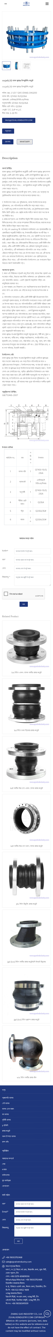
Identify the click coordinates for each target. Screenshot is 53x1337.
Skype (7, 141)
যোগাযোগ (5, 1186)
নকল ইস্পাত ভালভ (9, 1136)
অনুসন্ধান (8, 131)
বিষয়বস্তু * (6, 577)
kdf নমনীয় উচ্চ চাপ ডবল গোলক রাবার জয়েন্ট (27, 846)
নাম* (4, 560)
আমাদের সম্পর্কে (8, 1158)
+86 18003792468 (14, 1257)
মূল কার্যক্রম (6, 1180)
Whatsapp (25, 141)
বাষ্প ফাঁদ (5, 1142)
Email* (5, 1212)
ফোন (4, 568)
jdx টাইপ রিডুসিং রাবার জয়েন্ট (26, 904)
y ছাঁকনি (5, 1125)
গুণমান (4, 1169)
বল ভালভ (5, 1114)
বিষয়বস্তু (5, 1228)
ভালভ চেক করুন (8, 1109)
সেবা (3, 1164)
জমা (23, 604)
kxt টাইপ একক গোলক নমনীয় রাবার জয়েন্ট (27, 672)
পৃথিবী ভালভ (6, 1120)
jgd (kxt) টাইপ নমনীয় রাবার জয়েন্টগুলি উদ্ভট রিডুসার (26, 962)
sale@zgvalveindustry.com (18, 120)
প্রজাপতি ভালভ (7, 1098)
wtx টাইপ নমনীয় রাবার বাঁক (26, 1077)
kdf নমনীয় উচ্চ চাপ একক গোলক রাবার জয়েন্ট (26, 788)
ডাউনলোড (6, 1175)
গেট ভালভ (5, 1103)
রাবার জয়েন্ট (6, 1131)
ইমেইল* (5, 551)
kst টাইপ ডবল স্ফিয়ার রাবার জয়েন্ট (26, 730)
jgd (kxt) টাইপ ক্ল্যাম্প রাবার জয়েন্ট (26, 1019)
